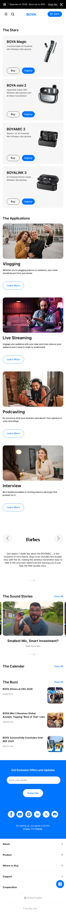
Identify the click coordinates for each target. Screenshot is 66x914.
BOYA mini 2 (16, 85)
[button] (33, 580)
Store (56, 14)
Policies (38, 829)
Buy (13, 70)
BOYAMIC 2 (16, 129)
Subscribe (33, 793)
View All (58, 596)
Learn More (13, 285)
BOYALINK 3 (17, 173)
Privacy (26, 829)
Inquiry (28, 70)
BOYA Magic (16, 42)
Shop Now (55, 4)
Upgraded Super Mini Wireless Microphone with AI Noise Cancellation (19, 93)
